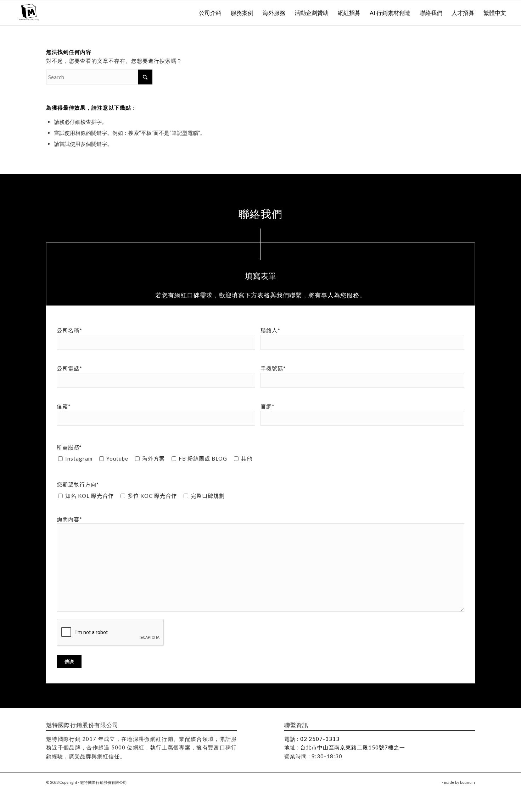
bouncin (467, 782)
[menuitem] (210, 12)
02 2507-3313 (320, 739)
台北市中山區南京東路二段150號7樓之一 (352, 747)
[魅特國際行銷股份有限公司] (29, 12)
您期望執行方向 (78, 484)
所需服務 (69, 447)
